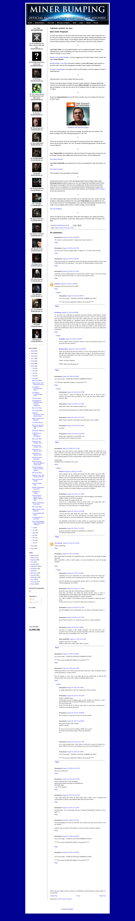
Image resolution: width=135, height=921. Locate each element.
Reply (56, 242)
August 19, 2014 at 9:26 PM (71, 376)
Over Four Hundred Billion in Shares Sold (38, 426)
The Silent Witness (37, 422)
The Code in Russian (56, 159)
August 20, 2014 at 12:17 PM (71, 795)
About (88, 23)
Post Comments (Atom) (65, 899)
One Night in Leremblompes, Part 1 (37, 394)
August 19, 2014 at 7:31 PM (71, 271)
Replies (58, 292)
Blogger (71, 909)
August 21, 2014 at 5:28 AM (75, 751)
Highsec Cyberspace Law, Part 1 (38, 503)
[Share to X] (77, 225)
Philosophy (34, 577)
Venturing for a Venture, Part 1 (37, 454)
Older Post (102, 896)
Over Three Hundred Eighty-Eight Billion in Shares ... (38, 523)
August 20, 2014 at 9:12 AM (71, 668)
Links (81, 23)
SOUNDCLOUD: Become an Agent (78, 127)
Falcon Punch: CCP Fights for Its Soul (38, 383)
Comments (34, 602)
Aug (34, 378)
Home (78, 896)
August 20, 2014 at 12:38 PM (77, 349)
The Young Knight (37, 410)
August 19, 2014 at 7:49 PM (69, 284)
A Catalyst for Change (36, 492)
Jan (34, 542)
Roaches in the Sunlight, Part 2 (37, 442)
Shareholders (39, 23)
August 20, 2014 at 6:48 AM (71, 654)
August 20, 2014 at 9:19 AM (75, 687)
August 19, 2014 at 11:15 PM (75, 404)
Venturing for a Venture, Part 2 (37, 450)
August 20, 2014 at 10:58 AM (75, 713)
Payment (33, 575)
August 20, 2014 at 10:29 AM (75, 433)
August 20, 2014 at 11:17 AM (75, 742)
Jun (34, 530)
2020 (32, 351)
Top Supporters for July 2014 (37, 518)
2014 (32, 366)
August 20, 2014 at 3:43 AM (71, 543)
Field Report (34, 566)
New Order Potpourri (38, 430)
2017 (32, 358)
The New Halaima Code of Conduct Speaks (37, 468)
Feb (34, 540)
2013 (32, 546)
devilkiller (62, 339)
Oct (34, 373)
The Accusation (36, 398)
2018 (32, 356)
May (34, 532)
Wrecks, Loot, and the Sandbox (59, 57)
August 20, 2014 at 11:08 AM (75, 721)
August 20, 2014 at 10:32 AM (75, 695)
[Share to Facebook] (79, 225)
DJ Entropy (57, 312)
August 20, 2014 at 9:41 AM (75, 573)
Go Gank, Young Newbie (57, 69)
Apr (34, 535)
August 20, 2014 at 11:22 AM (75, 588)
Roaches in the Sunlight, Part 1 (37, 446)
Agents (57, 228)
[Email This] (73, 225)
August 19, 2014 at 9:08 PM (74, 339)
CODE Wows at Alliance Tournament (36, 434)
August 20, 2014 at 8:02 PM (71, 836)
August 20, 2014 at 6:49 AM (75, 296)
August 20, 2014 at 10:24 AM (71, 779)
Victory (72, 228)
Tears (32, 579)
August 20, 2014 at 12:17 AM (75, 417)
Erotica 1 (62, 471)
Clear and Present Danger (37, 480)
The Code (50, 23)
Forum (96, 23)
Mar (34, 537)
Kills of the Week (37, 380)
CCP (32, 562)
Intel (32, 570)
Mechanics (34, 573)
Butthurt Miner (63, 349)
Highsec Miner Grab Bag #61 (38, 419)
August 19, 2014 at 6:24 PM (71, 248)
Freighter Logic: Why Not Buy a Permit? (38, 476)
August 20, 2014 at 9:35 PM (71, 852)
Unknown (57, 284)
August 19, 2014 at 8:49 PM (70, 312)
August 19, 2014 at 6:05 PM (71, 237)
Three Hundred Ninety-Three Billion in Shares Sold (37, 498)
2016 (32, 361)
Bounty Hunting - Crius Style (58, 63)
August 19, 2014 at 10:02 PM (75, 392)
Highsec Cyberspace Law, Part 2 (38, 488)
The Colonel (58, 543)
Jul (34, 527)
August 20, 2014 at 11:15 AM (75, 494)
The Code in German (56, 169)
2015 (32, 363)
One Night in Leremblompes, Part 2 (37, 388)
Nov (34, 370)
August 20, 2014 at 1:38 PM (75, 627)
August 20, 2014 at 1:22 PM (71, 807)
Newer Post (54, 896)
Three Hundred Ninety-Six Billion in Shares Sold (38, 463)
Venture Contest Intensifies (37, 458)
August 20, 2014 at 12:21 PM (75, 617)
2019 (32, 353)
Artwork (61, 228)
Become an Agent (63, 23)
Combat (33, 564)
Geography (34, 568)
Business (33, 560)
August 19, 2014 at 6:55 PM (71, 258)
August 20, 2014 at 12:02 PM (75, 511)
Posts (33, 599)
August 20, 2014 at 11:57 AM (75, 607)
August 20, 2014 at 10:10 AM (71, 768)
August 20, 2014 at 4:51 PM (71, 820)
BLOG (30, 23)
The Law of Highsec (56, 209)
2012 (32, 548)
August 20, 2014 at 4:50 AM (71, 553)
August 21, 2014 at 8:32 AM (78, 639)
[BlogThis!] (75, 225)
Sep (34, 375)
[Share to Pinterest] (80, 225)
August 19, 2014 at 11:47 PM (71, 448)
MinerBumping (61, 225)
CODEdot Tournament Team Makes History (38, 414)
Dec (34, 368)
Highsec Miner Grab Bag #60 (38, 510)
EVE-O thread (100, 189)
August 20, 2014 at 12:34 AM (75, 425)
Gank (74, 23)
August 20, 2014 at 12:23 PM (75, 528)
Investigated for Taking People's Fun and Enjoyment (37, 403)
